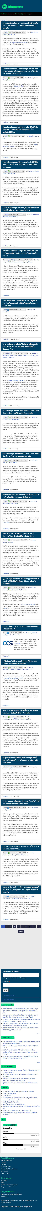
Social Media (13, 462)
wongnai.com (28, 1207)
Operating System (8, 216)
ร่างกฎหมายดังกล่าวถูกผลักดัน (18, 43)
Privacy (30, 262)
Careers (3, 1162)
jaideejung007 (9, 260)
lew (6, 310)
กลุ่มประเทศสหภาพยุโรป (28, 604)
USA (33, 460)
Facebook (9, 1185)
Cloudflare (32, 136)
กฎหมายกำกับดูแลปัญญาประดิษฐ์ (13, 678)
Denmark (34, 501)
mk (6, 633)
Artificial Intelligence (12, 262)
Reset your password (9, 999)
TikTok (21, 898)
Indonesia (31, 171)
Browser (5, 590)
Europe (31, 667)
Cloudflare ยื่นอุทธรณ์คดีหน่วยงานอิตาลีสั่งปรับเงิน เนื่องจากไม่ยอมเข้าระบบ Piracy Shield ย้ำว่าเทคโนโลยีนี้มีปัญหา (20, 129)
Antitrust (24, 590)
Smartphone (6, 542)
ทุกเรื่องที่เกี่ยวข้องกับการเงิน (11, 1102)
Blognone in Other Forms (8, 1187)
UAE (32, 767)
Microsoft (16, 635)
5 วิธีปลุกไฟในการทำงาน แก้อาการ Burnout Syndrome (19, 1079)
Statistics (3, 1165)
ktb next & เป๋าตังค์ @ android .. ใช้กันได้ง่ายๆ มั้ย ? (17, 1110)
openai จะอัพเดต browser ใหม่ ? (12, 1100)
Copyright (28, 719)
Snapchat (27, 898)
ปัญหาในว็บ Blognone (9, 1093)
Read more (6, 64)
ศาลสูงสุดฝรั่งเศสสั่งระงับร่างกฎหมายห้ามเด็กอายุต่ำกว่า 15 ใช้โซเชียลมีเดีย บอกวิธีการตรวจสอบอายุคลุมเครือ (20, 25)
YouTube (16, 898)
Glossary (14, 1169)
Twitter (3, 1185)
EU (27, 667)
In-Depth (32, 355)
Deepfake (21, 262)
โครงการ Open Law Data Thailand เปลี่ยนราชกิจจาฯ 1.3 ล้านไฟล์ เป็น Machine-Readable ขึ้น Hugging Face (20, 346)
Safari (13, 590)
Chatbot (17, 419)
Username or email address (11, 972)
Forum (10, 14)
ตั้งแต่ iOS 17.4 (8, 609)
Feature (3, 14)
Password (6, 982)
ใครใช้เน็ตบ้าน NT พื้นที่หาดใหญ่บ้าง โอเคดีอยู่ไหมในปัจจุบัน (20, 1098)
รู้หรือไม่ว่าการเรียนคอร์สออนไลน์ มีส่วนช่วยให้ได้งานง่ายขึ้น (20, 1083)
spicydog (7, 353)
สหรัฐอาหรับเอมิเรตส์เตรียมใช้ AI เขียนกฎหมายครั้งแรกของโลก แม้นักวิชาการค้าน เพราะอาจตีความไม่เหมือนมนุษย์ (20, 760)
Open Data (6, 355)
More (38, 1034)
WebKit (18, 590)
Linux (16, 216)
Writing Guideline (6, 1169)
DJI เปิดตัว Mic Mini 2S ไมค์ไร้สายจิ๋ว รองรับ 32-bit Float (19, 1050)
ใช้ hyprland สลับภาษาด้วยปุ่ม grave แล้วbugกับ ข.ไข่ (18, 1091)
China (33, 417)
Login (30, 14)
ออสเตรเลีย (6, 522)
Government (25, 355)
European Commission (9, 670)
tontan (7, 214)
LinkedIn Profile (6, 1202)
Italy (4, 138)
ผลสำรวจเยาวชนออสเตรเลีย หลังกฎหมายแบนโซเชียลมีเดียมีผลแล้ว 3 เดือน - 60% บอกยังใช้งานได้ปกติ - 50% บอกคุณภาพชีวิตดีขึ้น (20, 71)
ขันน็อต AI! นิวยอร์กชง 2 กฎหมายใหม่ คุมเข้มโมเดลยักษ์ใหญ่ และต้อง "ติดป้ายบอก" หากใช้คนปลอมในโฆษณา (20, 253)
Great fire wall (7, 1096)
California (33, 214)
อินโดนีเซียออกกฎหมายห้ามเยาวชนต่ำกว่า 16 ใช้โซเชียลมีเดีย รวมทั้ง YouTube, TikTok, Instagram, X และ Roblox (21, 164)
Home (3, 20)
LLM (31, 808)
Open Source (14, 355)
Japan (33, 540)
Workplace (22, 14)
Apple (10, 590)
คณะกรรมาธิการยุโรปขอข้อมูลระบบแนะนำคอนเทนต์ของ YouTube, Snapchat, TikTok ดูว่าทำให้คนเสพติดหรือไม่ (21, 889)
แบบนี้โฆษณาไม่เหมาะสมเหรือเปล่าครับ (14, 1104)
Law (14, 34)
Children (9, 34)
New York (5, 462)
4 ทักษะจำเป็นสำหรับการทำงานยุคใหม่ (14, 1081)
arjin (6, 32)
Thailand (34, 353)
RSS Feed (4, 1180)
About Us (4, 1160)
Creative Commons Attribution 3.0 (11, 1194)
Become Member (6, 1167)
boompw (7, 767)
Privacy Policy (5, 1173)
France (32, 32)
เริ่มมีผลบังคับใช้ (18, 86)
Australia (30, 78)
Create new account (9, 995)
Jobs (15, 14)
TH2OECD (17, 643)
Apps (2, 1182)
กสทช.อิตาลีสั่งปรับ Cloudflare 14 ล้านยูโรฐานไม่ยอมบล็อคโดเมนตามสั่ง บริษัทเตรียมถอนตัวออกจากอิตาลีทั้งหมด (20, 303)
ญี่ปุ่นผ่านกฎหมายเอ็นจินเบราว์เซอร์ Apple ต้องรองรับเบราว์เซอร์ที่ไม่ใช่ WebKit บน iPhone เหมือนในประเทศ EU (21, 581)
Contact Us (4, 1171)
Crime (13, 855)
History (9, 1160)
